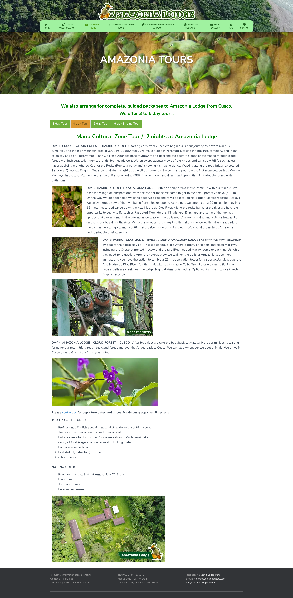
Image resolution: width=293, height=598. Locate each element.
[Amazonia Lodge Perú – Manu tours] (145, 11)
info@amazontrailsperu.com (200, 582)
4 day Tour (80, 124)
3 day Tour (60, 124)
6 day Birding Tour (127, 124)
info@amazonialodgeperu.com (209, 578)
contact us (69, 412)
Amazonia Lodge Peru (208, 574)
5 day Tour (101, 124)
